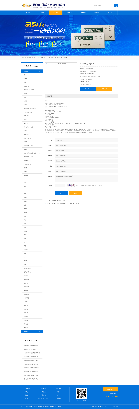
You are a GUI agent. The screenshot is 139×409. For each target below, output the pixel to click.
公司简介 (41, 12)
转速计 (25, 201)
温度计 (25, 264)
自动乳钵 (26, 301)
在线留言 (96, 12)
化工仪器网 (58, 406)
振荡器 (25, 93)
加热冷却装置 (27, 123)
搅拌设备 (26, 324)
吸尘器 (25, 149)
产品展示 (35, 57)
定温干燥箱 (26, 286)
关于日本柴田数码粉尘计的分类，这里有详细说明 (33, 349)
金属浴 (25, 119)
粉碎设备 (26, 312)
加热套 (25, 101)
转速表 (25, 212)
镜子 (25, 182)
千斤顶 (25, 190)
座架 (25, 220)
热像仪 (25, 234)
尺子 (25, 227)
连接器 (25, 197)
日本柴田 (26, 290)
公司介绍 (27, 392)
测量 (25, 194)
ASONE (49, 57)
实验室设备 (42, 57)
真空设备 (26, 275)
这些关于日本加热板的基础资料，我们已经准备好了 (33, 356)
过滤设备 (26, 320)
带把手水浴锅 (27, 138)
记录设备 (26, 249)
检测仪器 (26, 305)
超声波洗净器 (27, 268)
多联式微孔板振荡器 (29, 89)
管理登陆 (115, 406)
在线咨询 (104, 88)
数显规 (25, 208)
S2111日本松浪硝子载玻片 (43, 395)
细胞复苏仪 (26, 294)
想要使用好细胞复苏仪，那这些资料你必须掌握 (33, 360)
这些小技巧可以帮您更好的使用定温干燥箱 (33, 379)
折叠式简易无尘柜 (28, 164)
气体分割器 (26, 298)
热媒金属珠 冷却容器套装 (30, 108)
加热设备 (26, 327)
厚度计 (25, 205)
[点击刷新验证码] (71, 185)
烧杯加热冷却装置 (28, 127)
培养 (25, 75)
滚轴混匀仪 (26, 86)
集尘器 (25, 142)
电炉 (25, 97)
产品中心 (55, 12)
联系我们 (110, 12)
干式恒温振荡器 (28, 112)
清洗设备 (26, 309)
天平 (25, 246)
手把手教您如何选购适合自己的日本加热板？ (33, 345)
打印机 (25, 231)
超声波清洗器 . (27, 160)
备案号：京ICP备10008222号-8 (98, 406)
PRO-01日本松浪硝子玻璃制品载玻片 (43, 392)
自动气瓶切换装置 (28, 145)
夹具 (25, 179)
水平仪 (25, 223)
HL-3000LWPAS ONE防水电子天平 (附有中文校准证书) (65, 203)
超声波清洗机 (27, 272)
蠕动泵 (25, 168)
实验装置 (26, 175)
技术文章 (83, 12)
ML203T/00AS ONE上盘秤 (58, 201)
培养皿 (25, 78)
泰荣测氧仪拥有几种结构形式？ (32, 364)
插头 (25, 253)
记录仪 (25, 238)
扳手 (25, 216)
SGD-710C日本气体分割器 (43, 398)
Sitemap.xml (109, 406)
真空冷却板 (26, 116)
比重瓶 (25, 171)
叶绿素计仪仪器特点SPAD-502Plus (32, 367)
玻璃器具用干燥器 (28, 156)
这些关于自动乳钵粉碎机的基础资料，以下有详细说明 (33, 371)
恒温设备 (26, 316)
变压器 (25, 260)
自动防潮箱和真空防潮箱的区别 (32, 353)
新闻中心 (69, 12)
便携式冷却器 (27, 134)
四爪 (25, 186)
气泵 (25, 82)
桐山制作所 (26, 279)
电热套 (25, 104)
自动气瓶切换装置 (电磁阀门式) (32, 153)
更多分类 (26, 331)
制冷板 (25, 130)
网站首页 (28, 12)
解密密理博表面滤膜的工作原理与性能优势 (33, 375)
